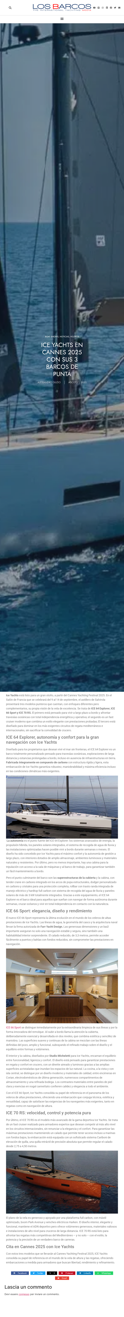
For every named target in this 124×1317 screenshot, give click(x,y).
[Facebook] (111, 7)
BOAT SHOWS (52, 336)
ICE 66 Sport (13, 1027)
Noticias (64, 336)
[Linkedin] (106, 7)
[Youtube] (94, 7)
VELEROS (74, 336)
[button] (10, 7)
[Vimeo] (98, 7)
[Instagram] (102, 7)
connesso (24, 1294)
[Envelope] (119, 7)
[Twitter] (115, 7)
